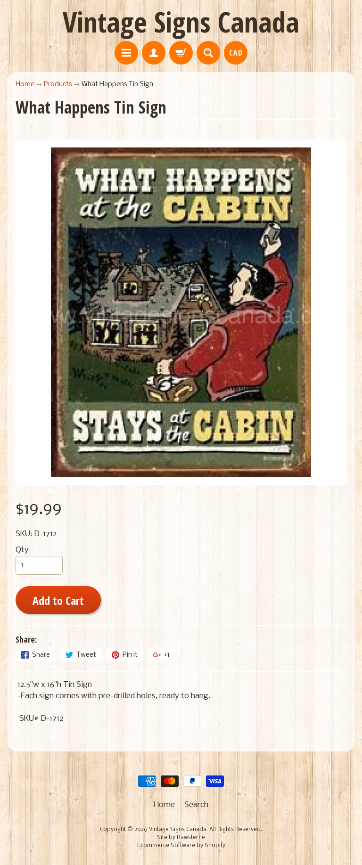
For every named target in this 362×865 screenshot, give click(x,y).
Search (196, 804)
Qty (22, 550)
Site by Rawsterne (181, 838)
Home (25, 84)
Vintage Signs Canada (181, 21)
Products (58, 84)
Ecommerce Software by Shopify (181, 846)
